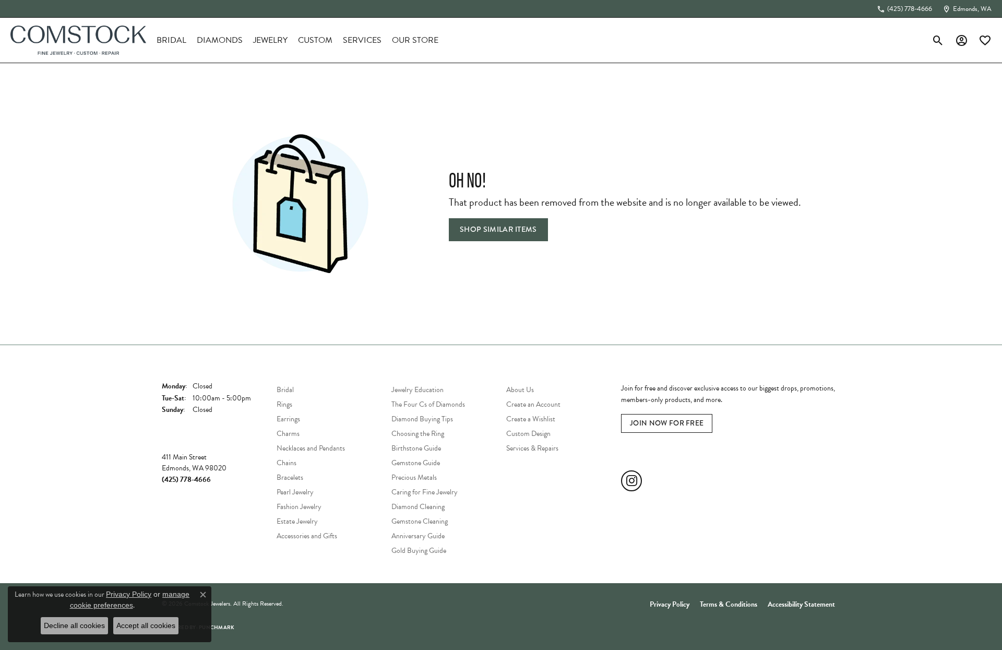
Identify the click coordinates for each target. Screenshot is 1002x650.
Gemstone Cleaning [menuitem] (419, 521)
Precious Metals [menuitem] (414, 477)
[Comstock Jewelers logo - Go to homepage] (78, 40)
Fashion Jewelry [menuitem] (299, 506)
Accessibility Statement (801, 604)
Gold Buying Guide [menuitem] (418, 550)
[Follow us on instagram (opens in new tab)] (631, 480)
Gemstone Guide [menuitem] (415, 462)
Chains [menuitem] (286, 462)
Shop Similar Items (498, 229)
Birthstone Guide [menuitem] (416, 448)
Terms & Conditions (728, 604)
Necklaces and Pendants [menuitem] (311, 448)
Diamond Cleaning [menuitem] (418, 506)
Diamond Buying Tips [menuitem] (422, 418)
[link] (904, 9)
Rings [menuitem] (284, 404)
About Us (520, 389)
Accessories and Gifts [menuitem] (307, 535)
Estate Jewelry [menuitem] (297, 521)
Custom (315, 40)
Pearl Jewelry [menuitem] (295, 492)
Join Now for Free (666, 423)
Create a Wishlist (530, 418)
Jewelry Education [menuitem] (417, 389)
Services (362, 40)
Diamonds (220, 40)
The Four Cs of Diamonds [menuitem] (428, 404)
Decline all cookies (74, 625)
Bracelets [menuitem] (290, 477)
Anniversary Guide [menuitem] (418, 535)
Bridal (171, 40)
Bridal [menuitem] (285, 389)
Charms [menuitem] (288, 433)
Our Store (415, 40)
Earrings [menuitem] (288, 418)
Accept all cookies (145, 625)
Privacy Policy (669, 604)
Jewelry (270, 40)
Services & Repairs (532, 448)
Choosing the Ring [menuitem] (417, 433)
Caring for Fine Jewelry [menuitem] (424, 492)
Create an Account (533, 404)
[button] (938, 40)
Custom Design (528, 433)
